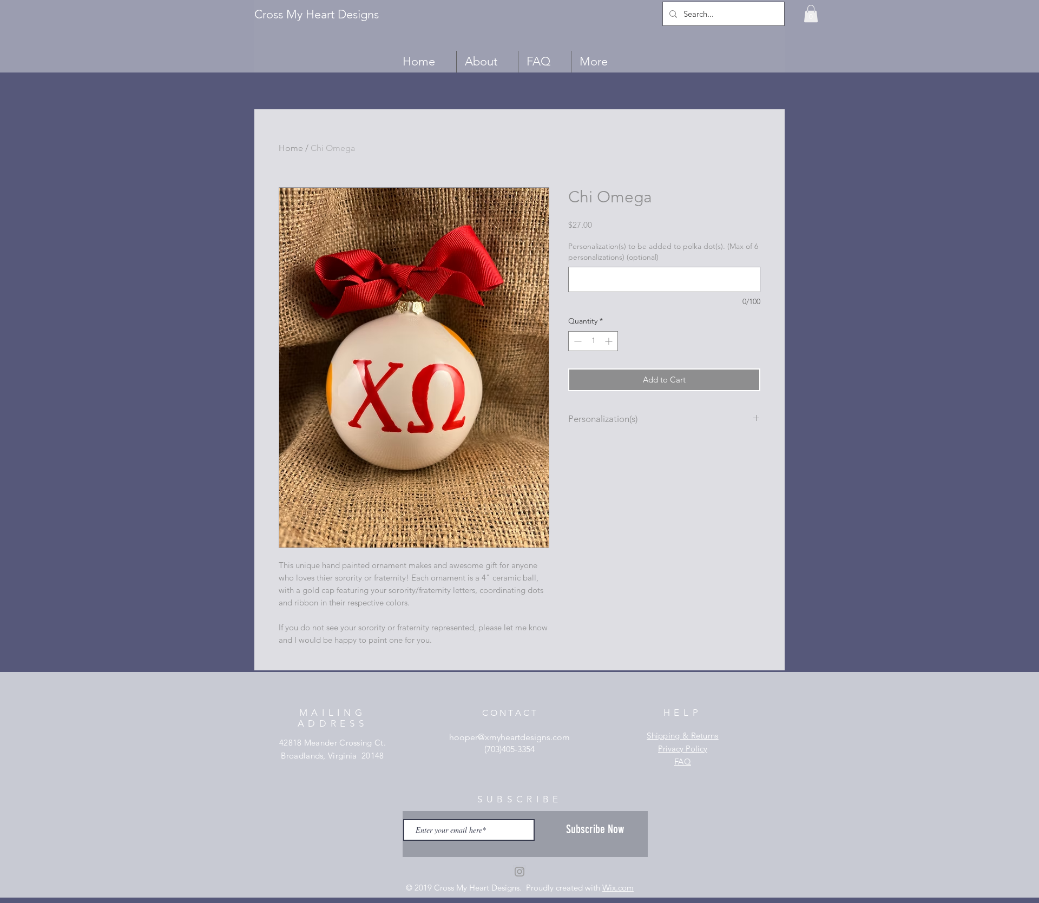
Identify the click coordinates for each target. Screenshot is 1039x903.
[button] (811, 13)
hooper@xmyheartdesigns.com (509, 737)
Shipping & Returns (682, 735)
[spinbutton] (593, 341)
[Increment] (609, 341)
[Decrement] (576, 341)
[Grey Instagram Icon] (519, 871)
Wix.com (618, 887)
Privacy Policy (682, 748)
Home (291, 148)
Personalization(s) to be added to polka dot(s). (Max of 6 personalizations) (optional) (663, 251)
